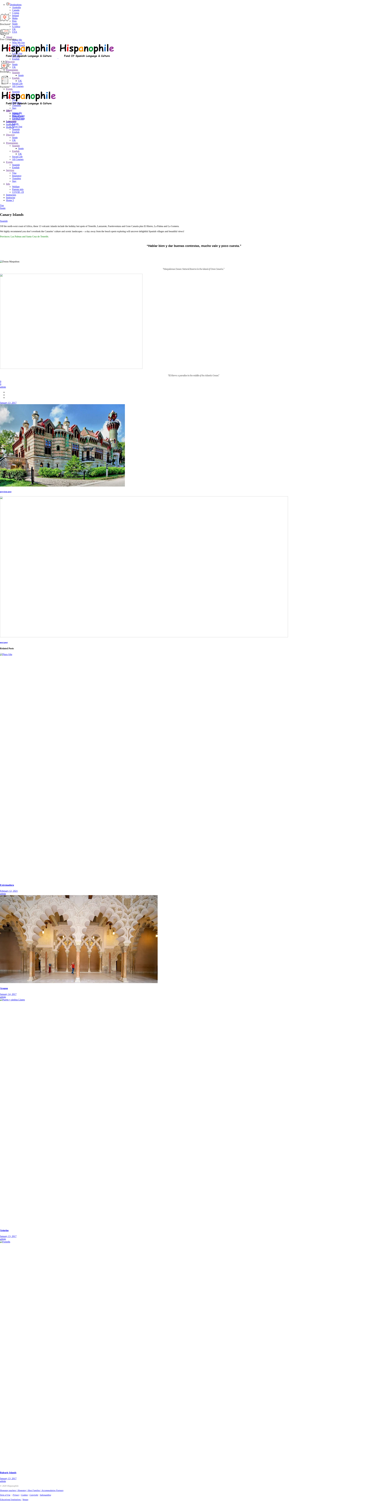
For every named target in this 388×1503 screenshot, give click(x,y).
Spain (2, 208)
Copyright (34, 1495)
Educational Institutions (10, 1499)
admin (3, 387)
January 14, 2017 (8, 994)
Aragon (4, 988)
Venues (25, 1499)
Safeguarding (45, 1495)
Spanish (4, 221)
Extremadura (7, 885)
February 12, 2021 (9, 891)
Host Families (34, 1490)
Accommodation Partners (52, 1490)
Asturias (4, 1230)
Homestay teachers (8, 1490)
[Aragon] (79, 982)
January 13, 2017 (8, 402)
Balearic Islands (8, 1472)
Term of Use (5, 1495)
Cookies (24, 1495)
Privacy (16, 1495)
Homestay (22, 1490)
